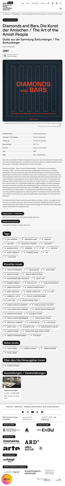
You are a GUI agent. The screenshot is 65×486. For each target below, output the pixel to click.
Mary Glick (11, 327)
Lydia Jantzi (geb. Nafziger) (17, 309)
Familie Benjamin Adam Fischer (37, 331)
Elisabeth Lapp (28, 327)
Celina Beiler (34, 270)
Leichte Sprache (48, 3)
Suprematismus (32, 252)
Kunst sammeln (13, 252)
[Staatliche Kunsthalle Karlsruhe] (49, 472)
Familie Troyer (12, 331)
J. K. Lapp (50, 292)
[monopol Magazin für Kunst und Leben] (11, 442)
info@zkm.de (45, 419)
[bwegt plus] (8, 460)
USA (46, 252)
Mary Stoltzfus (13, 292)
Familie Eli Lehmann (15, 322)
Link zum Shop (12, 56)
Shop (27, 3)
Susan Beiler (34, 322)
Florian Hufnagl (30, 348)
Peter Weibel (12, 353)
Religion (54, 248)
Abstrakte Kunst (31, 239)
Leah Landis (50, 270)
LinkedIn (42, 412)
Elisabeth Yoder (35, 314)
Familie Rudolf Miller (49, 327)
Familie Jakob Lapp (33, 292)
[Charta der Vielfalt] (43, 480)
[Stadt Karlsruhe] (27, 430)
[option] (12, 389)
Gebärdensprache (52, 3)
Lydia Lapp (11, 300)
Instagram (27, 412)
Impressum (9, 407)
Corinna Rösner (50, 348)
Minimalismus (12, 248)
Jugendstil (48, 244)
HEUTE (6, 479)
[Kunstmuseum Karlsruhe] (33, 472)
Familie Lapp (32, 283)
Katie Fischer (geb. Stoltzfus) (18, 278)
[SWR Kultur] (29, 448)
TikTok (37, 412)
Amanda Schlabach (14, 314)
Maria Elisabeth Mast (35, 287)
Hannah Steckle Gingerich (17, 305)
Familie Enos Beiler (51, 283)
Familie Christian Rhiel (34, 274)
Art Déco (10, 244)
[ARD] (32, 442)
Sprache (56, 3)
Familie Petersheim (14, 270)
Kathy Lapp (40, 278)
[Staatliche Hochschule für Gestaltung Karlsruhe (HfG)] (11, 472)
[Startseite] (9, 5)
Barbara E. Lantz (13, 296)
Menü (60, 8)
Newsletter (35, 3)
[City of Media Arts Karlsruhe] (58, 480)
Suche (60, 3)
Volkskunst (11, 257)
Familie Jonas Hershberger (17, 318)
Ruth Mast (37, 336)
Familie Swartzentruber (36, 296)
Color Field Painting (29, 244)
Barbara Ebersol (13, 283)
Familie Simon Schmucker (45, 309)
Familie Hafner (13, 274)
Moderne (28, 248)
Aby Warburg (12, 239)
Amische (47, 239)
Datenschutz (18, 407)
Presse (43, 3)
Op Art (41, 248)
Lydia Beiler (51, 322)
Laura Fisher (12, 348)
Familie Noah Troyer (43, 318)
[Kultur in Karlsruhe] (41, 448)
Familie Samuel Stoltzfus (44, 305)
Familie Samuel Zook (30, 300)
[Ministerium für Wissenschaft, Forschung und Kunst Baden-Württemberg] (11, 430)
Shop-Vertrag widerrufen (51, 407)
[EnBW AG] (45, 430)
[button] (32, 90)
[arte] (11, 448)
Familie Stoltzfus (13, 287)
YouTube (32, 412)
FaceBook (23, 412)
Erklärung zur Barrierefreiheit (33, 407)
